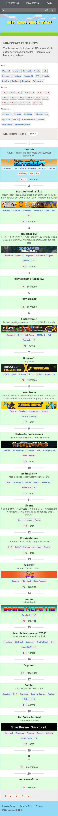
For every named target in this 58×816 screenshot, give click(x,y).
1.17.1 (45, 97)
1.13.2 (13, 97)
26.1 (35, 102)
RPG (38, 76)
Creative (16, 70)
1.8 (32, 92)
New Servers (12, 3)
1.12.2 (5, 97)
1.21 (28, 102)
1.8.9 (39, 92)
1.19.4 (13, 102)
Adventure (38, 81)
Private (45, 76)
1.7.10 (25, 92)
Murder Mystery (22, 124)
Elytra (15, 119)
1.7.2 (18, 92)
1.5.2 (4, 92)
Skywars (17, 114)
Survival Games (28, 119)
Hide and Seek (41, 114)
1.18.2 (5, 102)
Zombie (5, 81)
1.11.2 (46, 92)
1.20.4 (21, 102)
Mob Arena (7, 124)
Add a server (32, 3)
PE (40, 102)
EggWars (6, 119)
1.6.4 (11, 92)
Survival (27, 70)
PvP (44, 70)
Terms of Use (26, 806)
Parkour (15, 81)
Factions (17, 76)
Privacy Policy (8, 806)
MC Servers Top (29, 22)
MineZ (41, 119)
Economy (6, 76)
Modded (6, 70)
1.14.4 (21, 97)
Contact (39, 806)
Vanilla (37, 70)
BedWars (28, 114)
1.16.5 (37, 97)
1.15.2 (29, 97)
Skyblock (6, 114)
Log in (49, 3)
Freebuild (28, 76)
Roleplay (26, 81)
